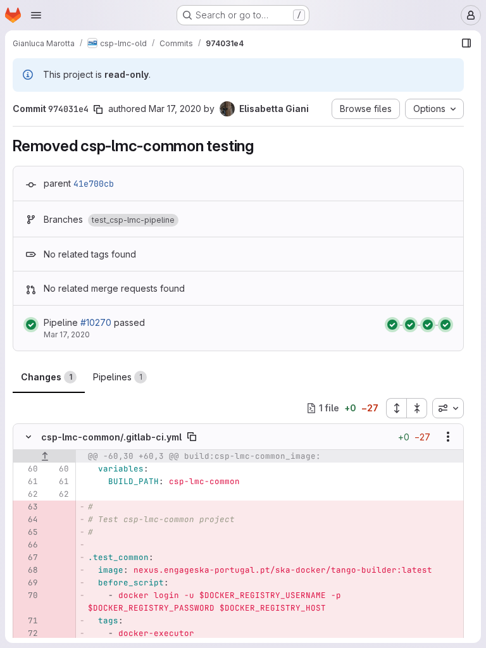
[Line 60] (27, 469)
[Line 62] (27, 494)
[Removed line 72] (27, 633)
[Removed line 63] (27, 507)
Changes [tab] (46, 376)
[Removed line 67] (27, 557)
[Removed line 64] (27, 519)
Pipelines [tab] (117, 376)
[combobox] (448, 408)
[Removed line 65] (27, 532)
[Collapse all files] (417, 408)
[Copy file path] (191, 436)
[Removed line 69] (27, 582)
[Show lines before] (44, 456)
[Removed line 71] (27, 620)
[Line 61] (27, 481)
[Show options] (448, 436)
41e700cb (93, 183)
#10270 (95, 322)
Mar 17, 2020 (175, 108)
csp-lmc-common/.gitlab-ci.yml (111, 437)
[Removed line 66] (27, 545)
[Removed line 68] (27, 570)
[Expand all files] (396, 408)
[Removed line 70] (27, 595)
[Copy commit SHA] (98, 109)
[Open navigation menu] (36, 15)
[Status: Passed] (31, 324)
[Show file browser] (466, 43)
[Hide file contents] (28, 436)
